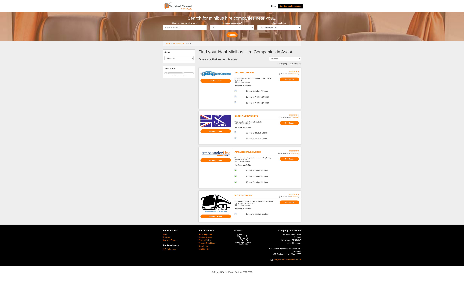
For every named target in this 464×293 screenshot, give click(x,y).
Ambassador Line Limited (248, 152)
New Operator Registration (290, 6)
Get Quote (289, 79)
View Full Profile (215, 81)
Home (273, 6)
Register (166, 237)
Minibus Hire (178, 43)
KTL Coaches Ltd (243, 195)
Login (165, 234)
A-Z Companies (205, 234)
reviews (294, 74)
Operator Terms (169, 240)
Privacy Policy (205, 240)
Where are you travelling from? (185, 23)
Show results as (279, 23)
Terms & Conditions (207, 243)
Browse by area (205, 237)
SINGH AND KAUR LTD (246, 116)
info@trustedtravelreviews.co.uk (287, 260)
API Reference (169, 249)
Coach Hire (203, 246)
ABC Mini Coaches (244, 72)
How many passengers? (232, 23)
